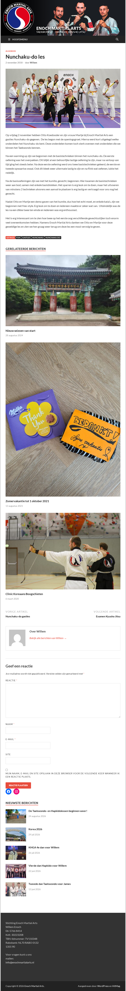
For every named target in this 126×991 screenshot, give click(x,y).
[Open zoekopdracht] (117, 39)
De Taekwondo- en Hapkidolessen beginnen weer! (58, 810)
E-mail (11, 739)
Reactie (11, 680)
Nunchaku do (52, 237)
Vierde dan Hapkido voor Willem (48, 865)
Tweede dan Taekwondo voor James (50, 883)
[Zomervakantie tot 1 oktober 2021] (63, 420)
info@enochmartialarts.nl (20, 962)
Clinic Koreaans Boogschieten (24, 594)
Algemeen (11, 51)
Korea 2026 (35, 829)
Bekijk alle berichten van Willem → (48, 638)
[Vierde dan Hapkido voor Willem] (16, 865)
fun (18, 237)
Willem (33, 62)
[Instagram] (16, 791)
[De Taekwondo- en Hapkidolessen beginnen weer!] (16, 811)
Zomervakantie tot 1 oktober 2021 (27, 501)
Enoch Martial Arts (34, 986)
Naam (10, 724)
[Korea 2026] (16, 829)
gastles (26, 237)
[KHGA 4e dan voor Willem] (16, 847)
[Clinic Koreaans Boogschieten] (63, 552)
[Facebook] (8, 791)
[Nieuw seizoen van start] (63, 291)
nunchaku (38, 237)
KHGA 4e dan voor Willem (44, 847)
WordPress (103, 986)
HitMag (116, 986)
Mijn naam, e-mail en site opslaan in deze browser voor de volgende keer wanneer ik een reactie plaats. (63, 775)
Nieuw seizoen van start (20, 330)
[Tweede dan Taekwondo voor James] (16, 884)
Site (8, 754)
